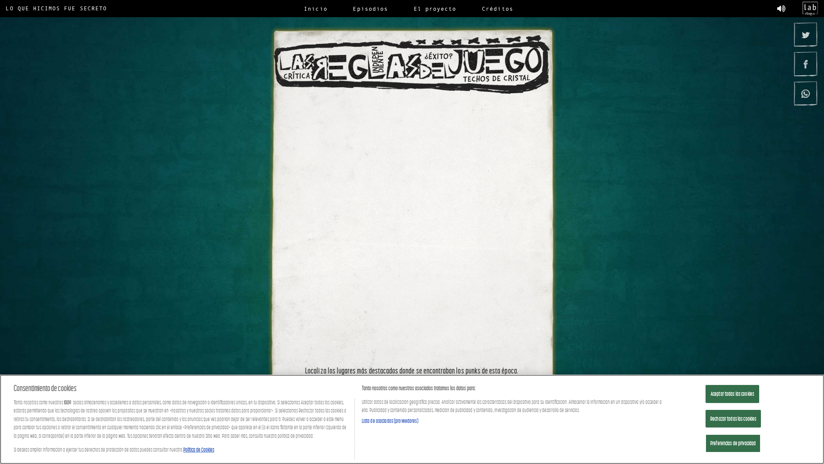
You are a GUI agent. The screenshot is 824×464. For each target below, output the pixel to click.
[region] (412, 419)
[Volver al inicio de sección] (412, 64)
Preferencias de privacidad (733, 443)
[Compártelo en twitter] (805, 34)
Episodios (370, 8)
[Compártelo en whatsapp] (805, 93)
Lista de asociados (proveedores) (390, 421)
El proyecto (435, 8)
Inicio (315, 8)
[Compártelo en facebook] (805, 63)
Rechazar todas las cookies (733, 418)
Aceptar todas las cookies (732, 394)
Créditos (497, 8)
